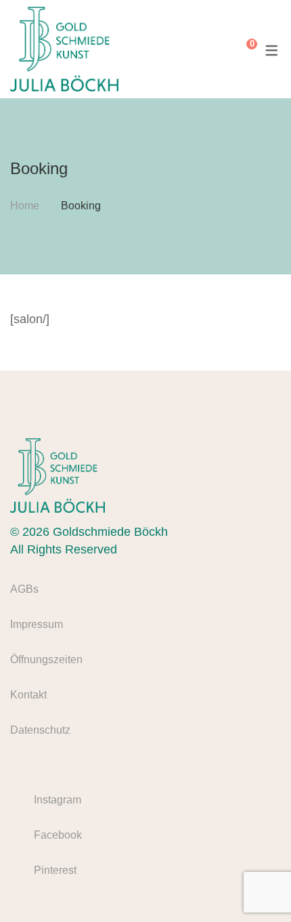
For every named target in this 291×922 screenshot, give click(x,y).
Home (24, 205)
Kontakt (28, 694)
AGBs (24, 589)
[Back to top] (254, 885)
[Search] (220, 49)
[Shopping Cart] (241, 49)
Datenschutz (40, 730)
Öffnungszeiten (46, 659)
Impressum (36, 624)
